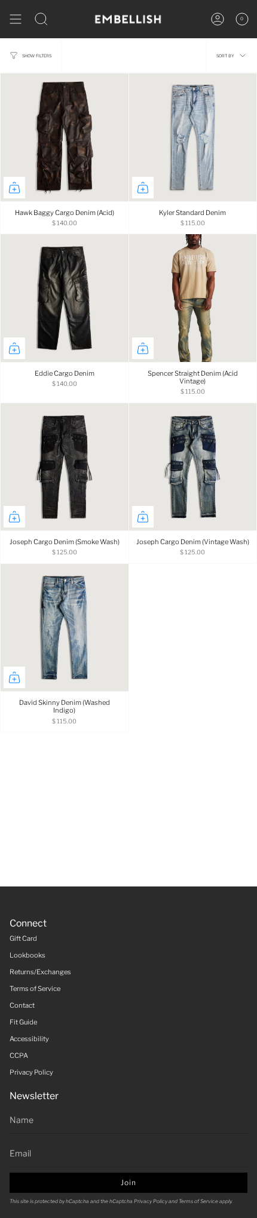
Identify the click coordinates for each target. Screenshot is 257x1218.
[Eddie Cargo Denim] (64, 298)
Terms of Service (35, 988)
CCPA (19, 1055)
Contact (22, 1005)
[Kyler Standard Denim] (193, 137)
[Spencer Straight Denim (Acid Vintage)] (193, 298)
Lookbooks (27, 955)
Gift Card (23, 938)
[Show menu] (15, 19)
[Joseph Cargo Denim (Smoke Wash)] (64, 467)
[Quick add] (14, 187)
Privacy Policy (31, 1072)
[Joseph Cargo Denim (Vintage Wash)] (193, 467)
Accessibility (29, 1039)
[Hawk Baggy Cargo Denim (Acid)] (64, 137)
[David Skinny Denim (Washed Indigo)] (64, 628)
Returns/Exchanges (40, 972)
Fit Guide (23, 1022)
